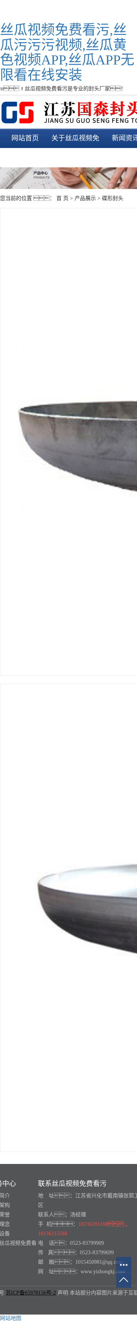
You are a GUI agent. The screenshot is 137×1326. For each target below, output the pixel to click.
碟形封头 (112, 198)
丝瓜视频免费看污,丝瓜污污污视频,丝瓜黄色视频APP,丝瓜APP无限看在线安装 (67, 52)
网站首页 (25, 138)
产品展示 (85, 198)
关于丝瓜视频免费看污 (75, 147)
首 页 (62, 198)
